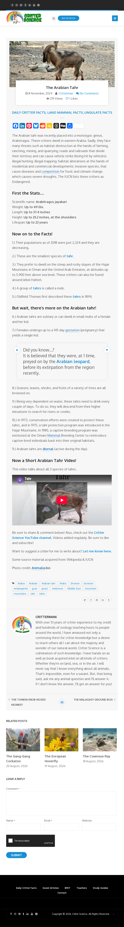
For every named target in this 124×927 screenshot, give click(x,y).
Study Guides (100, 888)
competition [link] (50, 171)
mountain (90, 588)
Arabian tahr (48, 583)
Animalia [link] (38, 568)
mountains (20, 593)
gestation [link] (72, 330)
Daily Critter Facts (29, 112)
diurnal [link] (48, 449)
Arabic (63, 583)
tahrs (42, 593)
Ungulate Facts (98, 112)
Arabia (21, 583)
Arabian (33, 583)
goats (44, 588)
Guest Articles (51, 888)
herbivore (57, 588)
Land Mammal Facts (65, 112)
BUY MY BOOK (68, 18)
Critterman (66, 93)
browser (88, 583)
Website (87, 820)
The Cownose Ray (96, 756)
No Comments (89, 93)
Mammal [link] (53, 435)
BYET (67, 888)
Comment (13, 788)
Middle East (74, 588)
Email (48, 820)
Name (10, 820)
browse (75, 583)
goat (34, 588)
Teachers (82, 888)
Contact (62, 892)
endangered (21, 588)
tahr (33, 593)
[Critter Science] (24, 17)
